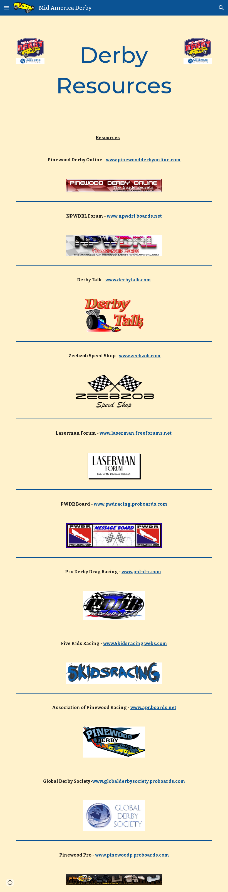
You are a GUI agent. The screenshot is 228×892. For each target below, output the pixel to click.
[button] (6, 7)
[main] (114, 70)
